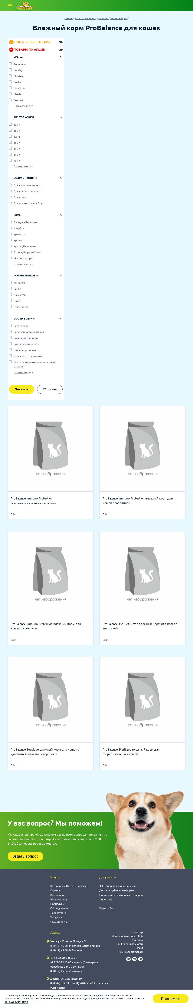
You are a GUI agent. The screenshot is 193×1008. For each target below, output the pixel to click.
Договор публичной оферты (116, 890)
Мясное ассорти (23, 258)
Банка (17, 288)
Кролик (18, 240)
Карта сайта (106, 908)
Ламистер (20, 294)
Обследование (59, 908)
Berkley (18, 70)
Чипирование (58, 899)
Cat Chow (19, 88)
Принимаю (170, 999)
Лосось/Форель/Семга (27, 252)
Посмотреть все (23, 105)
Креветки (19, 234)
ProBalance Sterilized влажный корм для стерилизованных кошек (131, 752)
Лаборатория (58, 912)
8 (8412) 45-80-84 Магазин (66, 950)
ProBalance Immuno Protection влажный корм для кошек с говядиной (138, 501)
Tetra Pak (19, 282)
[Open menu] (10, 5)
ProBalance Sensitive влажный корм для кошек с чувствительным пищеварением (45, 752)
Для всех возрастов (26, 191)
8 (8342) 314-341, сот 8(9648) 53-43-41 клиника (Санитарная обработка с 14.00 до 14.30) (79, 988)
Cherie (17, 94)
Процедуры (57, 903)
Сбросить (50, 389)
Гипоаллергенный (25, 349)
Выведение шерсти (26, 337)
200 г (17, 160)
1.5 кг (17, 136)
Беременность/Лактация (29, 331)
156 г (17, 142)
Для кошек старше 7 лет (29, 203)
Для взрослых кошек (27, 185)
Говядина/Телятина (25, 222)
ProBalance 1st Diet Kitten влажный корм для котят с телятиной (140, 626)
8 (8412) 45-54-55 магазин (66, 971)
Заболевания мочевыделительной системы (35, 364)
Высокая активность (26, 343)
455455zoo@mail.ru (131, 951)
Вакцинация (57, 894)
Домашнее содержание (28, 356)
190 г (17, 148)
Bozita (17, 82)
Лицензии (105, 899)
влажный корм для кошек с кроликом (33, 503)
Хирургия (56, 917)
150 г (17, 130)
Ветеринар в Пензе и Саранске (69, 885)
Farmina (18, 100)
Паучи (17, 300)
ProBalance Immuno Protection (32, 498)
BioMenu (19, 76)
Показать (22, 389)
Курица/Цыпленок (25, 246)
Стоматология (59, 921)
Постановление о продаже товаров (121, 894)
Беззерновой (22, 325)
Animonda (20, 64)
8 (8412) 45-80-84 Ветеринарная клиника (75, 945)
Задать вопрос (25, 856)
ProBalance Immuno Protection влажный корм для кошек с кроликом (46, 626)
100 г (17, 124)
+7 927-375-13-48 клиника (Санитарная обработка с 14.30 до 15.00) (74, 964)
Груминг (55, 890)
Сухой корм (21, 306)
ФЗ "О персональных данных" (117, 885)
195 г (17, 154)
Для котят (20, 197)
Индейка (19, 228)
